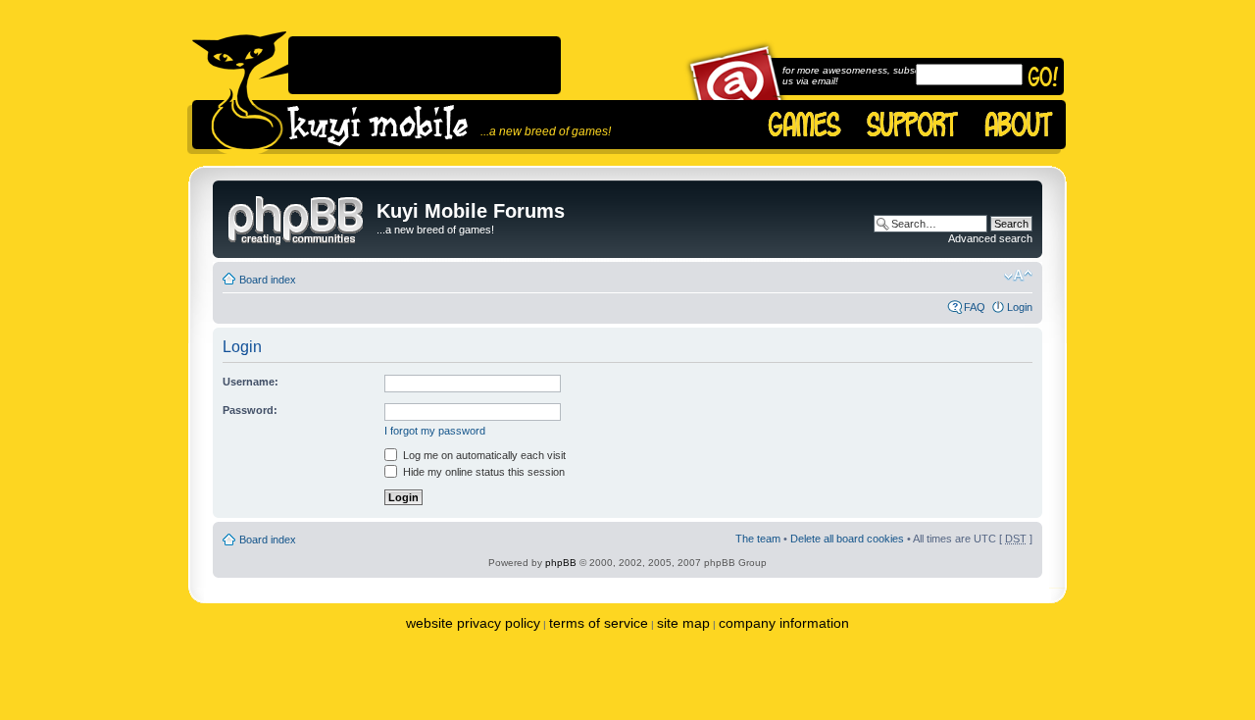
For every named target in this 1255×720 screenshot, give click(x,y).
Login (1019, 307)
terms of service (598, 623)
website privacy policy (473, 623)
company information (784, 623)
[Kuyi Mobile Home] (239, 92)
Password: (250, 410)
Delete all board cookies (847, 538)
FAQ (974, 307)
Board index (267, 279)
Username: (250, 381)
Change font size (1018, 275)
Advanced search (990, 238)
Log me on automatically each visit (483, 455)
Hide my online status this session (482, 472)
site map (683, 623)
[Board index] (297, 216)
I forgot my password (434, 431)
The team (757, 538)
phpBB (561, 562)
